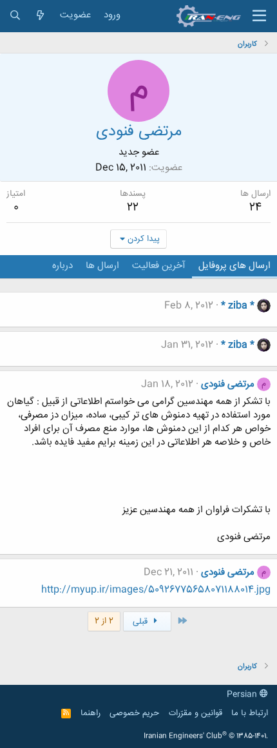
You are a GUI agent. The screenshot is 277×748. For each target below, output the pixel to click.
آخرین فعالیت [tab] (159, 266)
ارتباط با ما (249, 713)
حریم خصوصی (134, 713)
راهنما (90, 713)
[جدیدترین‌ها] (40, 15)
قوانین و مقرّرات (195, 713)
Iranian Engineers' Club (206, 736)
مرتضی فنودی (227, 384)
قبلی (141, 622)
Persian (243, 694)
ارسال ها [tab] (102, 266)
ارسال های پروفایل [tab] (234, 266)
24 (255, 207)
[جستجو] (15, 15)
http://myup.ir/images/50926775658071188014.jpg (156, 590)
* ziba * (237, 306)
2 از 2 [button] (104, 621)
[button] (259, 16)
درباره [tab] (62, 266)
